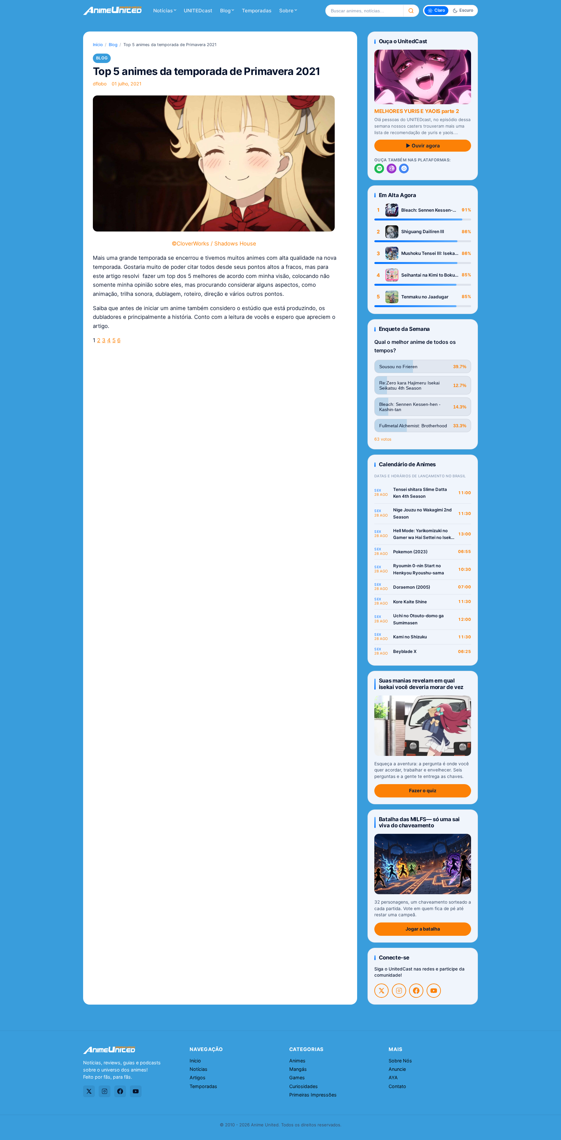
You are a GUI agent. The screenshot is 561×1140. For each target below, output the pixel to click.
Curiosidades (303, 1086)
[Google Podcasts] (404, 168)
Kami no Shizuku (410, 636)
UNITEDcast (198, 10)
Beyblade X (405, 651)
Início (98, 44)
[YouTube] (434, 990)
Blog (225, 10)
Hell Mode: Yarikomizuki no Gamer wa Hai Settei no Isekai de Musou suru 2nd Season (424, 534)
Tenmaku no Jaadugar (424, 296)
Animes (297, 1060)
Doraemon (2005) (411, 587)
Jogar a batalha (422, 929)
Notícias (163, 10)
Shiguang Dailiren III (422, 231)
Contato (397, 1086)
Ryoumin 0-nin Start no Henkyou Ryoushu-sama (418, 569)
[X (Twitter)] (381, 990)
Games (297, 1077)
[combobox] (364, 11)
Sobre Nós (400, 1060)
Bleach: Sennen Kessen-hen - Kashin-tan (427, 210)
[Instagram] (399, 990)
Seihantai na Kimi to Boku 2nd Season (428, 275)
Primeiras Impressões (313, 1094)
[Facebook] (416, 990)
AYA (393, 1077)
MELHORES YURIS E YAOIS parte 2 (416, 111)
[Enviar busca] (411, 11)
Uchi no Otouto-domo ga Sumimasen (418, 619)
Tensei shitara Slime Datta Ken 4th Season (420, 493)
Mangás (298, 1069)
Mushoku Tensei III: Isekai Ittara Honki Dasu (428, 253)
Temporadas (256, 10)
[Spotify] (379, 168)
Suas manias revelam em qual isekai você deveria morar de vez (421, 683)
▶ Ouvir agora (423, 146)
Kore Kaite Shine (410, 601)
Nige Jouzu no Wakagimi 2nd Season (422, 513)
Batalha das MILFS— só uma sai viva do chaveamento (419, 822)
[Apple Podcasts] (391, 168)
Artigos (198, 1077)
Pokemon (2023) (410, 551)
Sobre (286, 10)
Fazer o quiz (422, 790)
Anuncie (397, 1069)
